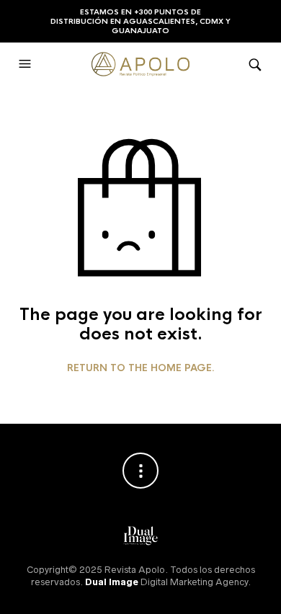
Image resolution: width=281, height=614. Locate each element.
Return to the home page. (141, 368)
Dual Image (111, 582)
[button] (26, 64)
